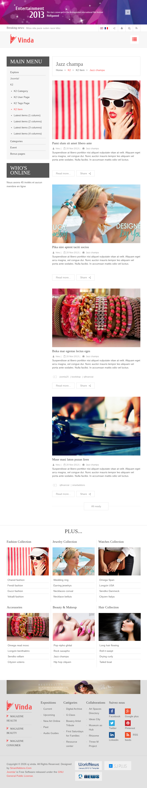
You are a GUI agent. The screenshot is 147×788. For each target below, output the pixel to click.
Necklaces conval (63, 591)
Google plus (132, 716)
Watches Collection (111, 541)
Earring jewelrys (62, 585)
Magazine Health (15, 718)
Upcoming (49, 714)
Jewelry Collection (65, 541)
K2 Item (18, 109)
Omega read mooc (18, 645)
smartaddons (78, 485)
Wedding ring (60, 579)
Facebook (114, 716)
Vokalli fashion (16, 596)
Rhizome (94, 735)
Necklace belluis (62, 596)
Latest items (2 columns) (28, 121)
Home (59, 70)
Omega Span (106, 579)
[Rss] (137, 28)
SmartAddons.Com (21, 768)
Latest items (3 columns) (28, 127)
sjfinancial (88, 377)
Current (47, 708)
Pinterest (130, 728)
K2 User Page (22, 97)
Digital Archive (74, 708)
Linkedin (113, 739)
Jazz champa (92, 148)
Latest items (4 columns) (28, 133)
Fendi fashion (15, 585)
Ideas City (94, 719)
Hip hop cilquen (62, 662)
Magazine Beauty (15, 730)
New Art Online (51, 721)
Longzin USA (106, 585)
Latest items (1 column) (27, 115)
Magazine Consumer (15, 743)
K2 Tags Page (22, 103)
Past (45, 727)
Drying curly (106, 656)
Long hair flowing (109, 645)
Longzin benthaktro (19, 650)
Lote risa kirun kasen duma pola (53, 28)
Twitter (113, 728)
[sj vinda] (22, 39)
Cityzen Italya (107, 596)
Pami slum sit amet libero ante (72, 143)
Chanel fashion (16, 579)
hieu (58, 148)
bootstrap (76, 377)
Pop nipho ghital (63, 645)
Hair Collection (109, 607)
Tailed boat (105, 662)
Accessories (14, 607)
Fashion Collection (19, 541)
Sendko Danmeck (109, 591)
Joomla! (11, 771)
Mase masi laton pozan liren (70, 459)
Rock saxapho (62, 650)
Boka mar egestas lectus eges (71, 351)
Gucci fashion (15, 591)
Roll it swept (106, 650)
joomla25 (64, 377)
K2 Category (21, 91)
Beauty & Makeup (65, 607)
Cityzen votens (16, 662)
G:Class (70, 714)
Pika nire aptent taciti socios (70, 247)
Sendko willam (16, 656)
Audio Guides (51, 733)
